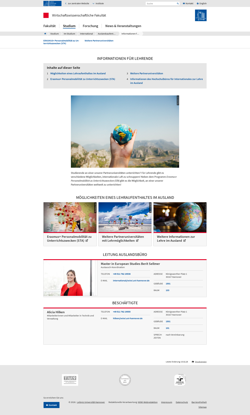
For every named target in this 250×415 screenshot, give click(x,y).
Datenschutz (182, 402)
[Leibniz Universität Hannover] (52, 3)
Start (178, 3)
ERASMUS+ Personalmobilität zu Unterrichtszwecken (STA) (61, 42)
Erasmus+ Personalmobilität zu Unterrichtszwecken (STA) (82, 79)
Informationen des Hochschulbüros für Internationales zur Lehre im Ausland (166, 81)
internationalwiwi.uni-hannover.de (131, 280)
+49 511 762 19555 (121, 311)
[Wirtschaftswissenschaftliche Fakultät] (44, 34)
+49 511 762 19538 (121, 273)
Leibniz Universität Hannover (91, 402)
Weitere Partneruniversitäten (99, 40)
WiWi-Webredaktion (148, 402)
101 (167, 328)
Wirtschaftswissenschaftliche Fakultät (79, 15)
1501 (168, 283)
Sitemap (202, 407)
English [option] (203, 3)
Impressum (166, 402)
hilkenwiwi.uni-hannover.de (128, 318)
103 (167, 290)
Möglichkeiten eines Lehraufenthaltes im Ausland (78, 73)
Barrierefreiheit (199, 402)
